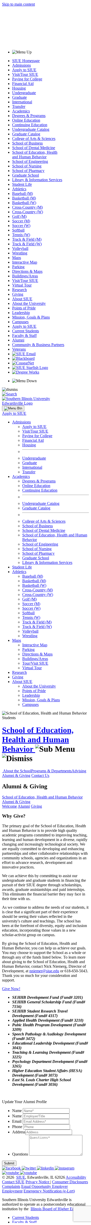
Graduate (19, 97)
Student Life (22, 184)
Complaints (11, 1186)
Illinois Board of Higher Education (58, 1209)
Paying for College (27, 79)
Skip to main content (18, 4)
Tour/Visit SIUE (35, 663)
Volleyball (20, 248)
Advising (79, 771)
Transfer (18, 106)
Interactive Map (24, 262)
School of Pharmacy (28, 170)
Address (18, 1132)
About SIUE (22, 299)
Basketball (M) (24, 198)
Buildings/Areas (25, 276)
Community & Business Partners (38, 345)
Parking (18, 267)
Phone (17, 1126)
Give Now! (11, 989)
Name (17, 1110)
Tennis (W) (21, 235)
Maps (16, 257)
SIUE (20, 1177)
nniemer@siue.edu (44, 971)
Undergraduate (24, 93)
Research (19, 290)
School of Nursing (26, 166)
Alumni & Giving (16, 775)
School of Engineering (30, 161)
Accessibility (76, 1177)
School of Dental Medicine (33, 148)
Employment (12, 1191)
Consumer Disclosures (70, 1182)
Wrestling (19, 253)
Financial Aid (23, 83)
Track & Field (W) (27, 244)
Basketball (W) (24, 203)
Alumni (18, 340)
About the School (17, 771)
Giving (17, 294)
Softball (18, 230)
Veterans (19, 349)
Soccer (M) (21, 221)
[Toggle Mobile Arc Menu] (13, 408)
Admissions (21, 65)
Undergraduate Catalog (30, 129)
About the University (29, 303)
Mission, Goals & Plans (31, 317)
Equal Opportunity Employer (44, 1186)
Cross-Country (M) (27, 207)
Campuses (20, 322)
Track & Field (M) (26, 239)
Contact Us (40, 775)
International (22, 102)
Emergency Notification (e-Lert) (49, 1191)
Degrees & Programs (29, 115)
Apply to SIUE (24, 70)
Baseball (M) (22, 193)
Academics (21, 111)
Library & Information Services (37, 180)
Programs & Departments (51, 771)
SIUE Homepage (26, 61)
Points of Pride (24, 308)
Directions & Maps (27, 271)
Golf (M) (19, 216)
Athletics (19, 189)
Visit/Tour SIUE (25, 74)
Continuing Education (29, 125)
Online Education (26, 120)
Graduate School (25, 175)
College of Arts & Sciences (33, 138)
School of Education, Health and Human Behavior (34, 154)
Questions (20, 1154)
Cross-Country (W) (27, 212)
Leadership (21, 312)
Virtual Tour (22, 285)
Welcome (9, 806)
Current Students (25, 331)
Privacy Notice (37, 1182)
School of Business (27, 143)
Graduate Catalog (26, 134)
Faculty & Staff (24, 335)
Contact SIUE (13, 1182)
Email (16, 1121)
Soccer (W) (21, 225)
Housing (19, 88)
